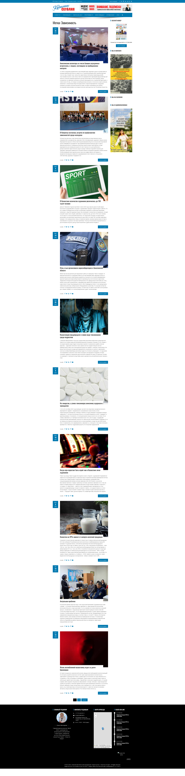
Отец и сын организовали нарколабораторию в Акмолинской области (81, 269)
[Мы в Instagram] (124, 1)
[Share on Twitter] (67, 91)
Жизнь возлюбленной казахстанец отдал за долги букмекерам (78, 668)
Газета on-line (77, 15)
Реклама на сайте (72, 1)
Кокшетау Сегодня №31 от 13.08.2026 (123, 722)
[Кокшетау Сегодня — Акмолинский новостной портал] (63, 7)
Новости (57, 15)
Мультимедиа (99, 15)
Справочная (110, 15)
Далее (84, 700)
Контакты (79, 1)
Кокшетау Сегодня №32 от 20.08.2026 (123, 715)
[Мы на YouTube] (131, 1)
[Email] (73, 91)
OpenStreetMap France (105, 747)
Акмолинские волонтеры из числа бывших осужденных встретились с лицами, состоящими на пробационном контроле (79, 66)
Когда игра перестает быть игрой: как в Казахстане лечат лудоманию (80, 471)
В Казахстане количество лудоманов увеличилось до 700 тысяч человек (80, 202)
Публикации (66, 15)
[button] (103, 728)
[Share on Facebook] (65, 91)
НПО (118, 15)
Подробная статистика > (128, 759)
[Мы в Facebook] (120, 1)
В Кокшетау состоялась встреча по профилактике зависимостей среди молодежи (77, 133)
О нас (66, 1)
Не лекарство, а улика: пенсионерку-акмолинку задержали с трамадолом (81, 404)
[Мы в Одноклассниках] (129, 1)
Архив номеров (121, 45)
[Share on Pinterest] (71, 91)
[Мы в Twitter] (122, 1)
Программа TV (88, 15)
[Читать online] (121, 31)
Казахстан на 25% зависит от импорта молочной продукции (81, 536)
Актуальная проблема (67, 601)
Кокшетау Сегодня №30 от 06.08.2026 (123, 729)
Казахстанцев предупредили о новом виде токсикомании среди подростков (80, 336)
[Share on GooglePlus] (69, 91)
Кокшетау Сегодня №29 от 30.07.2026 (123, 736)
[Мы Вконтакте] (126, 1)
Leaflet (96, 745)
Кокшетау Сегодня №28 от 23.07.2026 (123, 744)
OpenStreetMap (102, 745)
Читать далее (103, 91)
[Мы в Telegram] (128, 1)
